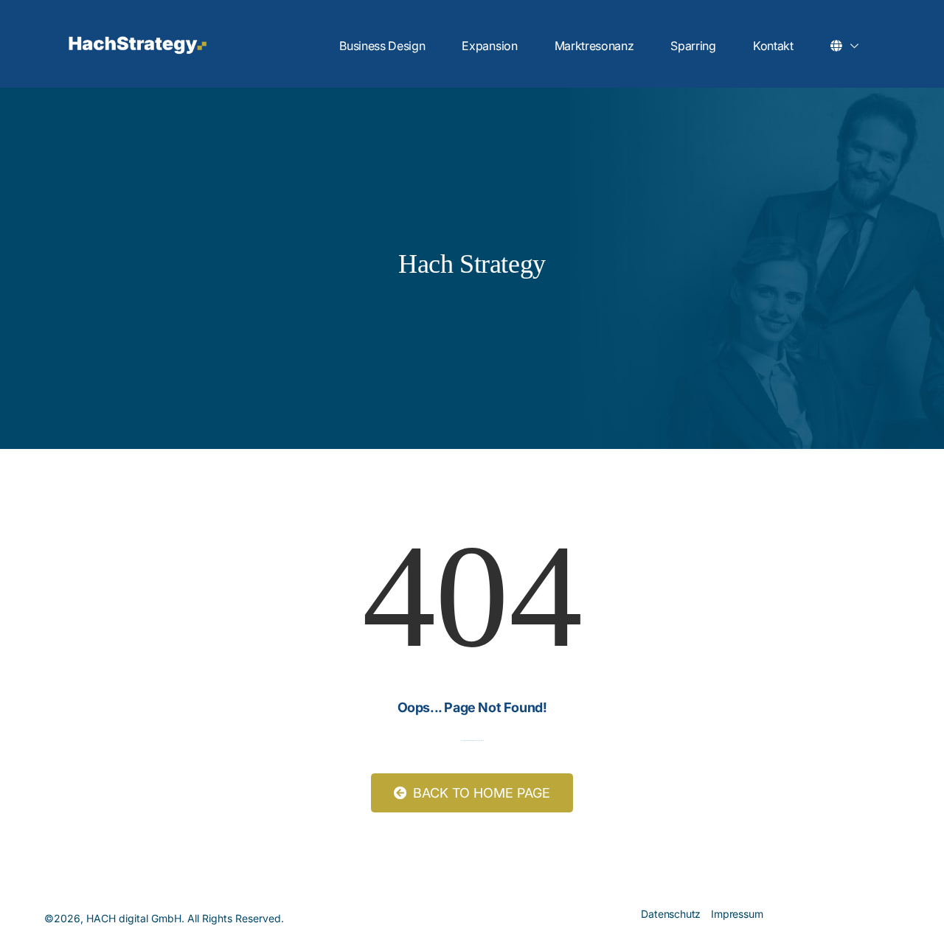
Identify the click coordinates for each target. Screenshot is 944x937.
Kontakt (773, 45)
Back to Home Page (479, 793)
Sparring (692, 45)
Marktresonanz (594, 45)
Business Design (382, 45)
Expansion (489, 45)
